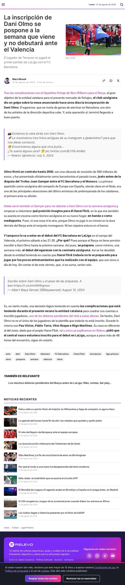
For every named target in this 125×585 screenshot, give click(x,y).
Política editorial (44, 559)
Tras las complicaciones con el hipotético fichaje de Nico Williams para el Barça (54, 93)
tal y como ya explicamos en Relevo (82, 330)
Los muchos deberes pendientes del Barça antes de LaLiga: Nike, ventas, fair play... (59, 383)
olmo (8, 359)
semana (34, 359)
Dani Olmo (30, 354)
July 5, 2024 (45, 155)
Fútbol (15, 527)
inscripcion (95, 354)
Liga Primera (27, 527)
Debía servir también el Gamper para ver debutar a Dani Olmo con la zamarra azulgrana (60, 206)
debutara (45, 354)
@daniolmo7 (93, 138)
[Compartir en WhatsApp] (111, 81)
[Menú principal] (3, 4)
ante (8, 354)
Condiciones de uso (105, 567)
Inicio (6, 527)
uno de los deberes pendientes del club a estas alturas (64, 316)
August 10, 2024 (73, 290)
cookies (45, 570)
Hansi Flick (79, 354)
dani (18, 354)
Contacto (69, 559)
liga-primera (112, 354)
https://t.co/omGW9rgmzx (32, 285)
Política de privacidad (16, 570)
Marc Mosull (19, 79)
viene (59, 359)
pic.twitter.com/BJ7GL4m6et (65, 151)
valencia (47, 359)
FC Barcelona (62, 354)
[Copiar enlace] (104, 81)
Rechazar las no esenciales (81, 578)
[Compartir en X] (118, 81)
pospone (20, 359)
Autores (58, 559)
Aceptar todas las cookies (43, 578)
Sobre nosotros (26, 559)
